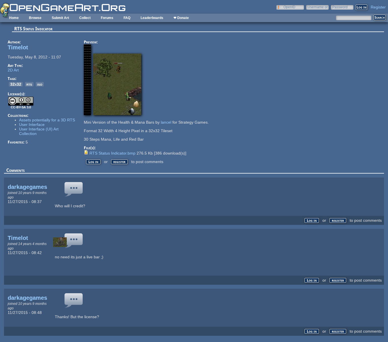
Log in (93, 162)
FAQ (127, 18)
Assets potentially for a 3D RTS (47, 120)
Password (340, 7)
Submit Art (60, 18)
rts (29, 84)
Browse (35, 18)
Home (14, 18)
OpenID (289, 7)
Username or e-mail (318, 7)
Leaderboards (152, 18)
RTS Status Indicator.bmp (112, 153)
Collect (85, 18)
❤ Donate (181, 18)
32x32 (15, 84)
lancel (166, 122)
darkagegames (27, 187)
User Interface (32, 124)
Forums (107, 18)
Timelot (18, 47)
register (119, 162)
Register (378, 7)
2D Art (13, 70)
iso (39, 84)
